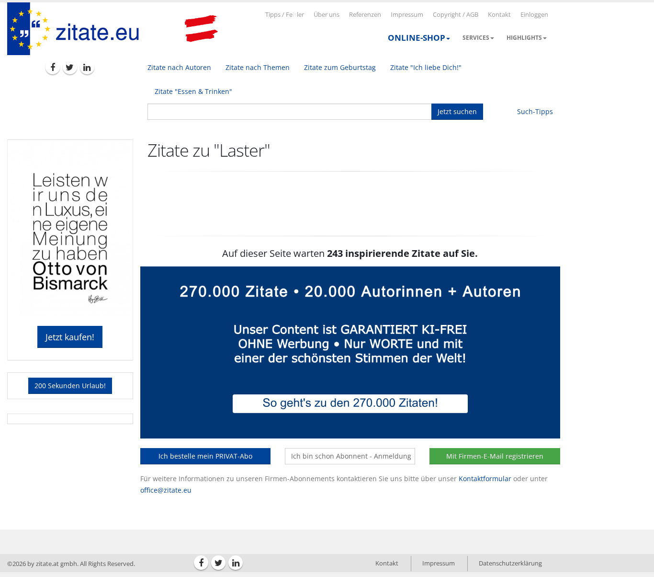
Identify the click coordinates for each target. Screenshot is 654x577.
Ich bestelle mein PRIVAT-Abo (205, 456)
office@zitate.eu (166, 490)
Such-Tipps (535, 111)
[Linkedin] (87, 67)
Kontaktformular (485, 478)
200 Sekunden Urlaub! (70, 385)
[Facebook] (52, 67)
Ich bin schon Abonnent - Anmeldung (351, 456)
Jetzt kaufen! (69, 337)
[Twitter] (70, 67)
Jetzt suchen (457, 111)
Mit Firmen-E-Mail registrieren (494, 456)
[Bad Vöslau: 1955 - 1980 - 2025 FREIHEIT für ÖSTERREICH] (201, 29)
